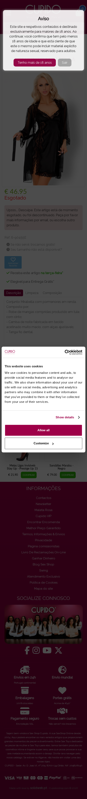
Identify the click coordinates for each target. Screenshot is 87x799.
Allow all (43, 430)
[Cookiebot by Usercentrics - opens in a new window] (64, 352)
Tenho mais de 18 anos (35, 62)
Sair (64, 62)
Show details (65, 417)
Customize (41, 443)
